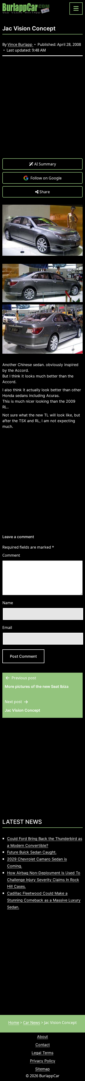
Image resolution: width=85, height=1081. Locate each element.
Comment (11, 555)
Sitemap (42, 1069)
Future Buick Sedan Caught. (31, 852)
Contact (42, 1044)
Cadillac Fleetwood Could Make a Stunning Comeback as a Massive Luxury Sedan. (44, 900)
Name (7, 602)
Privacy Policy (42, 1060)
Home (13, 1022)
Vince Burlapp (20, 44)
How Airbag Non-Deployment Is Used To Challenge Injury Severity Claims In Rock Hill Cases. (43, 879)
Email (7, 627)
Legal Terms (42, 1052)
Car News (31, 1022)
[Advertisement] (42, 111)
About (42, 1036)
